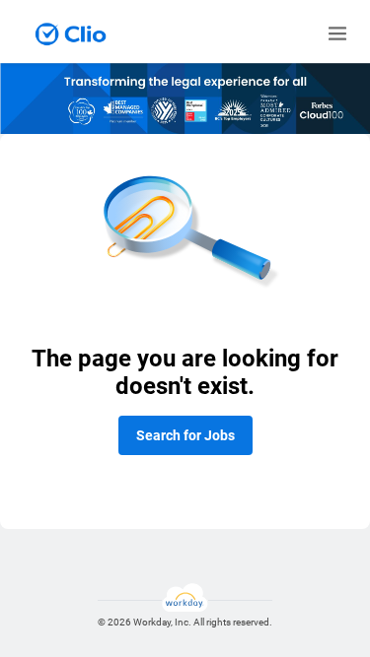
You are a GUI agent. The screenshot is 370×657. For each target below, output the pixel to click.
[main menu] (337, 33)
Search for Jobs (185, 435)
